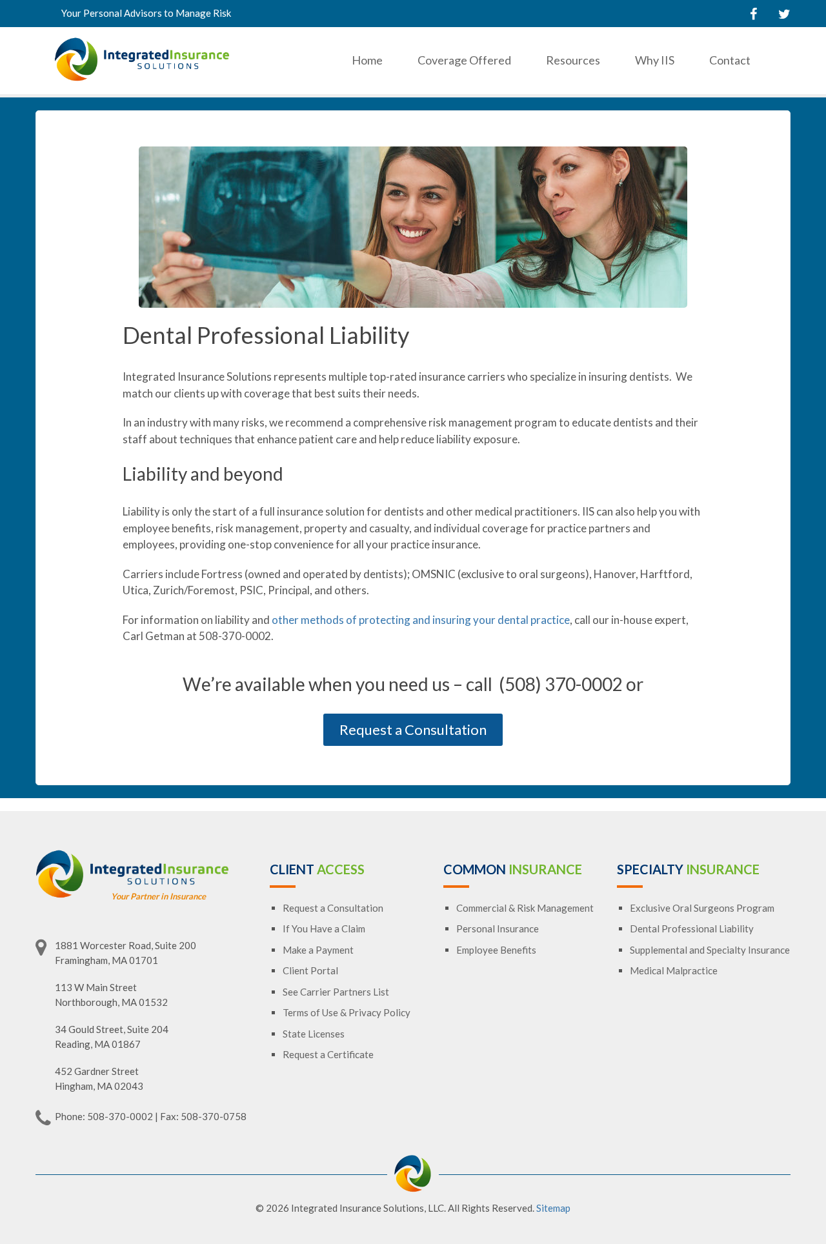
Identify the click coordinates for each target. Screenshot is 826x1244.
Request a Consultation (413, 729)
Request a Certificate (328, 1054)
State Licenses (314, 1033)
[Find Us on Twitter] (784, 13)
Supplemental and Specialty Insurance (710, 950)
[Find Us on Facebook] (753, 13)
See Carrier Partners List (336, 992)
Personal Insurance (497, 928)
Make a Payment (318, 950)
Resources (573, 60)
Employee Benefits (496, 950)
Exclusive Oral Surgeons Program (702, 908)
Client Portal (310, 970)
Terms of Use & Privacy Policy (346, 1012)
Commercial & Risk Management (525, 908)
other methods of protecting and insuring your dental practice (421, 620)
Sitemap (553, 1208)
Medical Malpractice (674, 970)
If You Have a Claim (324, 928)
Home (367, 60)
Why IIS (654, 60)
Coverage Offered (464, 60)
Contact (729, 60)
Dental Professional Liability (692, 928)
